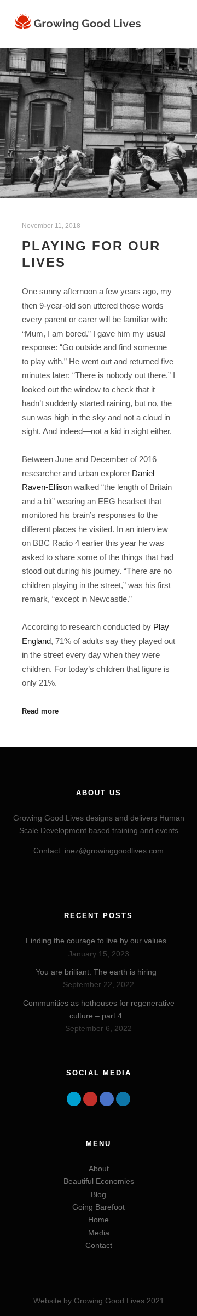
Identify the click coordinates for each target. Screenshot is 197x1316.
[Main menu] (167, 40)
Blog (98, 1194)
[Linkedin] (123, 1099)
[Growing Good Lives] (79, 24)
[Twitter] (74, 1099)
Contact (98, 1245)
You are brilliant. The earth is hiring (96, 971)
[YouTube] (90, 1099)
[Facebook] (107, 1099)
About (99, 1168)
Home (98, 1219)
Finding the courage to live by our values (96, 940)
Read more (40, 711)
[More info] (167, 24)
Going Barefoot (98, 1207)
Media (98, 1232)
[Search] (167, 8)
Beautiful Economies (98, 1181)
